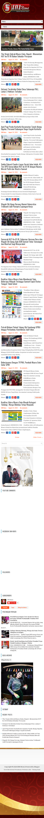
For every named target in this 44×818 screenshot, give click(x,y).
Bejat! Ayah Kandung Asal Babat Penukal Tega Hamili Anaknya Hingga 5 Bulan (26, 642)
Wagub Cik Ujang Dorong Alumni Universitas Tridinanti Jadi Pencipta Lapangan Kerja (18, 205)
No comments (23, 59)
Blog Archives (22, 607)
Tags (12, 607)
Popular (5, 607)
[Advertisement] (22, 795)
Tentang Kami (36, 769)
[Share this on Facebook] (7, 84)
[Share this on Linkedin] (18, 84)
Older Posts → (38, 437)
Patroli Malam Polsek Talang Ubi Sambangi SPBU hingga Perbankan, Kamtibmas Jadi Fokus (20, 328)
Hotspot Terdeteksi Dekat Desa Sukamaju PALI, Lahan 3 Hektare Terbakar (20, 90)
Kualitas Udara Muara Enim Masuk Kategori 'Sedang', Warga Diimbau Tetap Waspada (18, 403)
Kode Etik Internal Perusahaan (12, 769)
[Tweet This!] (10, 84)
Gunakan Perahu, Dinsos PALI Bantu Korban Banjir (18, 49)
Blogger (37, 767)
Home (17, 437)
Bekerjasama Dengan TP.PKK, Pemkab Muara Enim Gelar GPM (21, 363)
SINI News (21, 767)
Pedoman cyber (26, 769)
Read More (38, 84)
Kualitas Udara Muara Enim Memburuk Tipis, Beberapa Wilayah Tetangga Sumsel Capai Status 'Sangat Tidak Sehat (21, 281)
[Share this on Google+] (13, 84)
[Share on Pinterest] (15, 84)
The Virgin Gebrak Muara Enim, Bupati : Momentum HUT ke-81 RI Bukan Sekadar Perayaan (21, 55)
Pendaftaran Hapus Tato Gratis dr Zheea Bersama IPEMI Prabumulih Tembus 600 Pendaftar (24, 618)
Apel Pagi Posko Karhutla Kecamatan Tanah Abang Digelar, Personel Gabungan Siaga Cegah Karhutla (21, 128)
